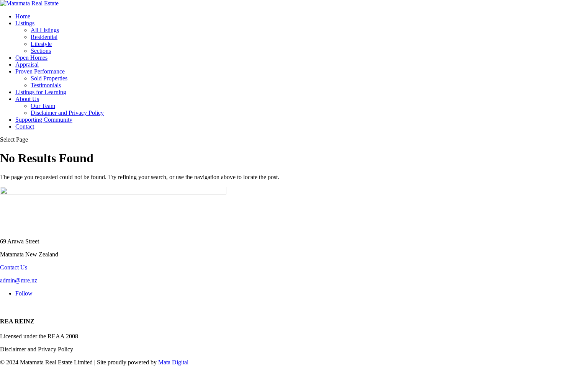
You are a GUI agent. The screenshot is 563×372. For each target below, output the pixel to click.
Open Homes (31, 57)
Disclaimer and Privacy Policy (67, 112)
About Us (27, 99)
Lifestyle (41, 44)
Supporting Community (43, 119)
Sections (41, 50)
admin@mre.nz (18, 280)
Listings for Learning (40, 92)
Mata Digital (173, 362)
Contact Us (13, 267)
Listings (24, 23)
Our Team (43, 106)
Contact (24, 126)
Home (22, 16)
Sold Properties (49, 78)
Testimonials (46, 85)
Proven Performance (40, 71)
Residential (44, 37)
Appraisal (27, 64)
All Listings (45, 30)
